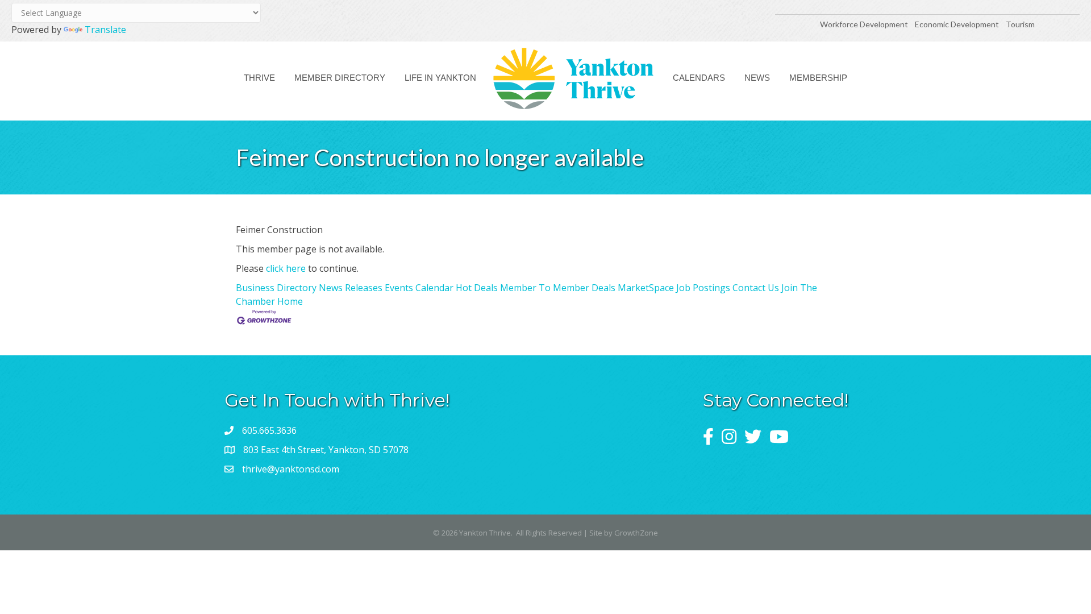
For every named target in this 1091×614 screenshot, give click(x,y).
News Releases (350, 287)
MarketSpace (646, 287)
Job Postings (703, 287)
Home (290, 301)
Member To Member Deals (557, 287)
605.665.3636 (269, 430)
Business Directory (276, 287)
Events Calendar (419, 287)
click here (286, 268)
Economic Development (958, 24)
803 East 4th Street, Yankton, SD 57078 (326, 449)
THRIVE (259, 77)
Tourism (1020, 24)
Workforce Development (864, 24)
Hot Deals (477, 287)
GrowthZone (636, 533)
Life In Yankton (440, 77)
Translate (105, 29)
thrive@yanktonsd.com (290, 469)
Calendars (699, 77)
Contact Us (755, 287)
